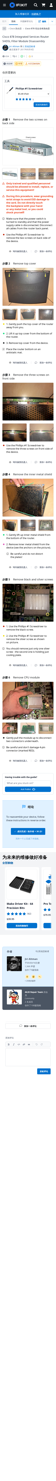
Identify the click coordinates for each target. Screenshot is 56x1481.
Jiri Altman (14, 46)
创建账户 (36, 14)
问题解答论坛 (26, 21)
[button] (36, 5)
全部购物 (7, 863)
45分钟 (9, 63)
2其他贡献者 (43, 951)
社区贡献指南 (34, 63)
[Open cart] (43, 5)
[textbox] (28, 1057)
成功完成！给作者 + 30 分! (29, 831)
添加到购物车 (41, 104)
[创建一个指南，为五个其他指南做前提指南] (27, 976)
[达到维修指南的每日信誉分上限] (33, 976)
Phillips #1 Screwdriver (29, 88)
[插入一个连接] (24, 1044)
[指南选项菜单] (52, 21)
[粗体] (8, 1044)
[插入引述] (29, 1044)
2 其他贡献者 (29, 46)
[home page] (18, 5)
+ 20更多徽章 (30, 981)
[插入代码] (18, 1044)
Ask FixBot (26, 789)
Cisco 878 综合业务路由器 (37, 28)
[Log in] (51, 5)
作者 (9, 951)
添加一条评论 (28, 775)
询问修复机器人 (20, 251)
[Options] (4, 28)
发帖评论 (44, 1071)
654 (7, 56)
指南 (13, 21)
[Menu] (4, 5)
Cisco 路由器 (16, 28)
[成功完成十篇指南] (39, 976)
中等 (20, 63)
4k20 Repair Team (34, 992)
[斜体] (13, 1044)
